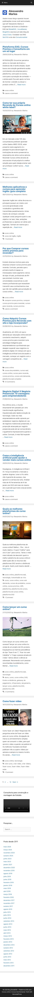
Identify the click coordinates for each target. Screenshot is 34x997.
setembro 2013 (8, 921)
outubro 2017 (8, 906)
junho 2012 (7, 957)
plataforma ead (20, 575)
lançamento (26, 683)
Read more (21, 84)
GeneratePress (17, 994)
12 (11, 782)
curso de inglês (10, 236)
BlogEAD (6, 32)
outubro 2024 (8, 856)
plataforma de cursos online (13, 592)
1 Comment (9, 239)
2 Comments (9, 692)
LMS (21, 586)
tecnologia (6, 577)
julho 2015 (7, 912)
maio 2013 (7, 930)
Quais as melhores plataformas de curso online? (14, 511)
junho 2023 (7, 859)
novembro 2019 (8, 870)
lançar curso (7, 686)
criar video (17, 764)
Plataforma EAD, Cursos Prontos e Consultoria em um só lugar (16, 48)
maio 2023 (7, 861)
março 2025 (7, 850)
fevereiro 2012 (8, 963)
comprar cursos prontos (14, 300)
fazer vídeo (16, 766)
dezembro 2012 (8, 945)
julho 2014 (7, 915)
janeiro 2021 (7, 864)
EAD (25, 677)
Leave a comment (11, 93)
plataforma (7, 589)
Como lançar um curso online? (15, 608)
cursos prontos (18, 306)
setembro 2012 (8, 951)
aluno (7, 677)
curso (7, 580)
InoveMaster (22, 29)
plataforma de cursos (19, 589)
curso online (9, 90)
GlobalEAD (12, 29)
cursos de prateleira (12, 370)
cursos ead (24, 370)
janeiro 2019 (7, 885)
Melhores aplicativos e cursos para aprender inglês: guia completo (15, 189)
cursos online (7, 373)
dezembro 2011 (8, 966)
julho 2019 (7, 876)
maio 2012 (7, 960)
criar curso (9, 764)
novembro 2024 (9, 853)
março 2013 (7, 936)
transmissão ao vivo (18, 577)
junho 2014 (7, 918)
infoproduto (16, 683)
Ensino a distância (9, 680)
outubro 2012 (8, 948)
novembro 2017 (8, 903)
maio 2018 (7, 888)
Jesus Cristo (7, 35)
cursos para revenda (20, 373)
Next (15, 782)
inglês (19, 236)
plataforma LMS (8, 689)
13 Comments (10, 382)
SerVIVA (6, 37)
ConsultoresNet (21, 37)
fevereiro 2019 (8, 882)
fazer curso (7, 766)
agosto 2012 (7, 954)
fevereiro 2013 (8, 939)
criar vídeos (26, 764)
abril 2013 (6, 933)
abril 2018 (6, 891)
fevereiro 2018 (8, 897)
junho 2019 (7, 879)
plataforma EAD (8, 594)
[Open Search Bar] (31, 2)
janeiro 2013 (7, 942)
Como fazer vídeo (12, 701)
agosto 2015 (7, 909)
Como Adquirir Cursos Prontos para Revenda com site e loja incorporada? (17, 320)
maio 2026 (7, 847)
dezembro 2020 (9, 867)
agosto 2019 (7, 873)
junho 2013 (7, 927)
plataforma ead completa (12, 379)
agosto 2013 (7, 924)
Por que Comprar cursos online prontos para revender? (16, 250)
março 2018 (7, 894)
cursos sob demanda (22, 376)
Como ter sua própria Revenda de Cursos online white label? (17, 105)
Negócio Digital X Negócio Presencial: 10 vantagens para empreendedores (16, 393)
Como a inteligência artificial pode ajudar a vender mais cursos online (17, 457)
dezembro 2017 (8, 900)
